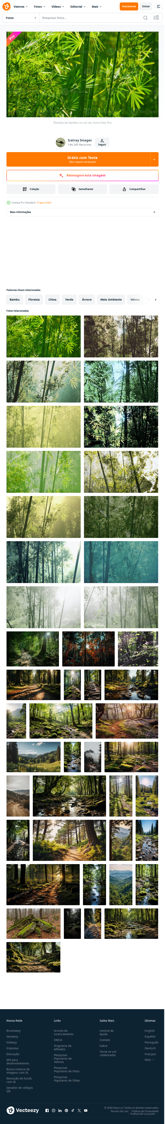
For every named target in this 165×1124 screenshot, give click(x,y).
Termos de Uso (116, 1109)
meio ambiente (111, 298)
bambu (15, 298)
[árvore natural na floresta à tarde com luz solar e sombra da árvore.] (32, 647)
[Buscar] (145, 17)
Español (147, 1035)
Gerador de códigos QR (19, 1087)
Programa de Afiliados (62, 1045)
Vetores (19, 6)
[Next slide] (149, 298)
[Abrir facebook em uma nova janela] (47, 1108)
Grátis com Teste (82, 159)
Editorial (76, 6)
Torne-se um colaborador (106, 1051)
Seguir (102, 144)
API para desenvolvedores (17, 1059)
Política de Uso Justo (140, 1112)
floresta (34, 298)
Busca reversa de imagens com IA (18, 1069)
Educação (12, 1052)
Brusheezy (13, 1029)
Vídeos (56, 6)
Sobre (102, 1044)
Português (149, 1040)
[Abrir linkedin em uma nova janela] (60, 1108)
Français (147, 1052)
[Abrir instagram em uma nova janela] (53, 1108)
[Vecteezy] (6, 6)
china (52, 298)
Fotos (38, 6)
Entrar (146, 6)
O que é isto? (44, 202)
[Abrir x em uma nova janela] (79, 1108)
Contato (103, 1038)
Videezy (11, 1040)
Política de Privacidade (142, 1109)
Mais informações (20, 210)
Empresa (12, 1046)
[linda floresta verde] (138, 647)
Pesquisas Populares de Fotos (66, 1067)
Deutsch (147, 1046)
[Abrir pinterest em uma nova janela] (66, 1108)
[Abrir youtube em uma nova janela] (85, 1108)
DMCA (57, 1038)
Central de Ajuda (105, 1030)
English (147, 1029)
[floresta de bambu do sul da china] (43, 560)
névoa (135, 298)
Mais (95, 6)
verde (69, 298)
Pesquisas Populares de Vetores (62, 1056)
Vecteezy (12, 1035)
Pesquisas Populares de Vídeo (62, 1078)
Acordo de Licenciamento (63, 1030)
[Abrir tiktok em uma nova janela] (72, 1108)
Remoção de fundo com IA (19, 1078)
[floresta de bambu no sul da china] (43, 335)
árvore (87, 298)
